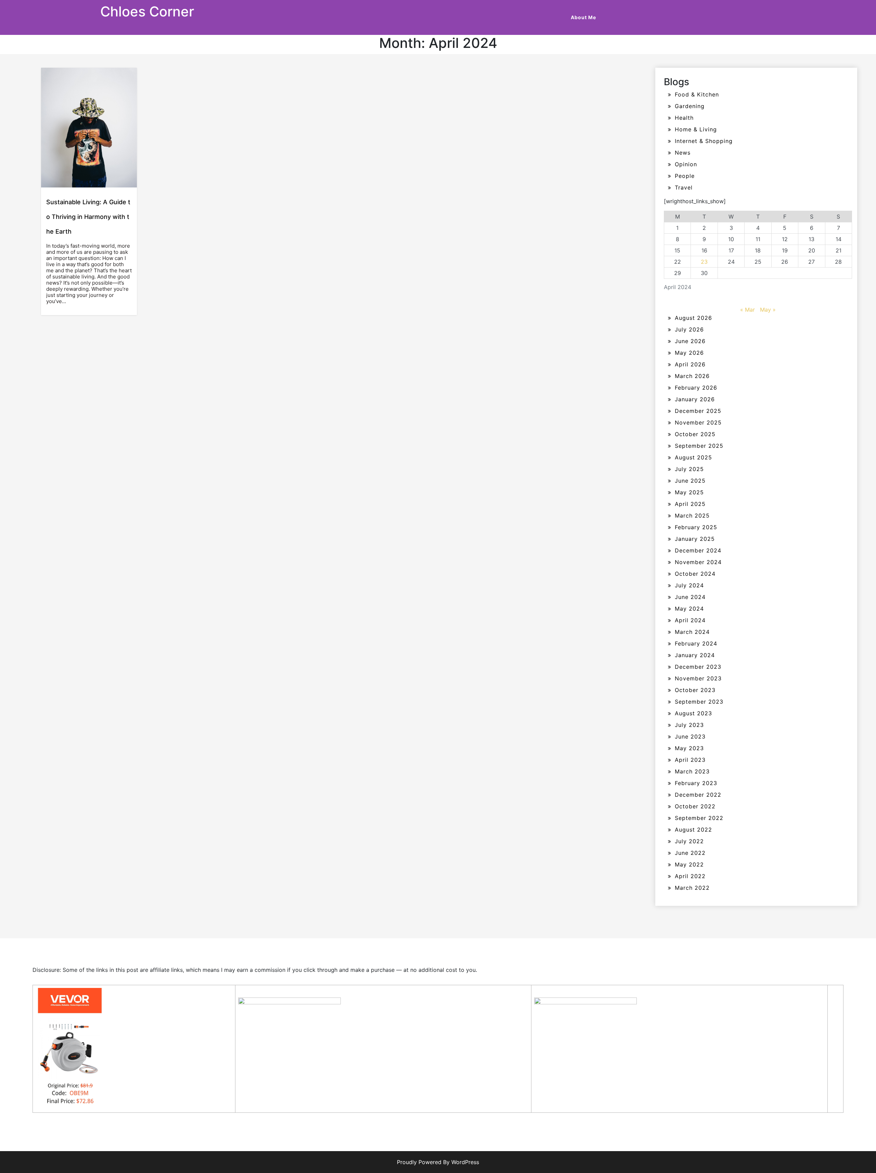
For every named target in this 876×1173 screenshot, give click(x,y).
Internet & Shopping (704, 141)
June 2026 (690, 341)
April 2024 (690, 620)
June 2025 (690, 480)
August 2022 (693, 829)
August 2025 (693, 457)
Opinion (686, 164)
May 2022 (689, 864)
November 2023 (698, 678)
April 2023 (690, 759)
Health (684, 117)
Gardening (690, 106)
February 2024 (696, 643)
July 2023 (689, 724)
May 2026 (689, 352)
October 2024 (695, 573)
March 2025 (692, 515)
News (683, 152)
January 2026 (695, 399)
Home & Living (696, 129)
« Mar (747, 309)
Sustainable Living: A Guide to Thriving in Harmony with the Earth (88, 216)
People (685, 175)
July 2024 (689, 585)
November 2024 (698, 562)
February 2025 (696, 527)
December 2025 (698, 410)
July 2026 (689, 329)
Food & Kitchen (697, 94)
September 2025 (699, 445)
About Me (583, 17)
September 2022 (699, 817)
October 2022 (695, 806)
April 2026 (690, 364)
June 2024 (690, 597)
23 (704, 261)
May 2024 (689, 608)
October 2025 (695, 434)
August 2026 (693, 317)
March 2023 (692, 771)
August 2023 (693, 713)
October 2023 (695, 690)
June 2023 (690, 736)
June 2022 (690, 852)
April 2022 (690, 876)
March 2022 (692, 887)
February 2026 (696, 387)
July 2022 (689, 841)
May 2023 (689, 748)
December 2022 (698, 794)
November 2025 (698, 422)
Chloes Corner (147, 11)
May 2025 (689, 492)
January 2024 (695, 655)
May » (768, 309)
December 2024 (698, 550)
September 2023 (699, 701)
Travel (684, 187)
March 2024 (692, 631)
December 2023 (698, 666)
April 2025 (690, 503)
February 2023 (696, 783)
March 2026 (692, 376)
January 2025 (695, 538)
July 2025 (689, 469)
